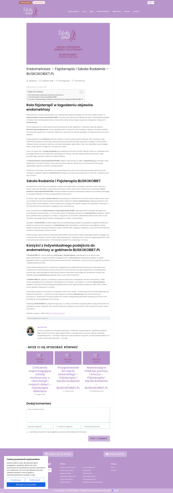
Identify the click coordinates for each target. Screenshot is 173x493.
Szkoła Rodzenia (65, 482)
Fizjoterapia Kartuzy (89, 476)
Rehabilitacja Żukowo (90, 479)
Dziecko (127, 11)
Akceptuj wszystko (26, 484)
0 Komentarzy (80, 81)
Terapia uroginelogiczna (68, 467)
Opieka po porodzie (66, 470)
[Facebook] (149, 2)
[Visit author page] (30, 331)
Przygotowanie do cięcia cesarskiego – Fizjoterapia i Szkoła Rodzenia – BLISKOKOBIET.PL (68, 378)
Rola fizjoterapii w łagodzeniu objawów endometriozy (46, 95)
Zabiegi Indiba (87, 473)
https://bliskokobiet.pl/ (57, 313)
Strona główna (73, 11)
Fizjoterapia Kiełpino (66, 479)
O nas (84, 11)
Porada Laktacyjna (89, 467)
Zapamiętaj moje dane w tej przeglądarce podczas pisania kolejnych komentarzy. (57, 432)
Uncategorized (63, 81)
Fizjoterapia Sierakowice (68, 476)
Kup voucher (38, 3)
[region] (26, 472)
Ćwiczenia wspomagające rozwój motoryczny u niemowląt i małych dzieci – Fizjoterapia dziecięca (40, 379)
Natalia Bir (33, 81)
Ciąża (91, 11)
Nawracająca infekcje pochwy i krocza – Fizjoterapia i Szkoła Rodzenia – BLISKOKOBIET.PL (96, 378)
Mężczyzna (117, 11)
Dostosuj (15, 480)
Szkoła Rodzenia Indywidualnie (93, 482)
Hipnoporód (87, 470)
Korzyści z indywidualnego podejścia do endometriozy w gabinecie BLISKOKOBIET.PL (56, 99)
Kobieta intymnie (103, 11)
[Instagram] (152, 2)
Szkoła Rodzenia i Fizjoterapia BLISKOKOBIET (43, 97)
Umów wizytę (25, 3)
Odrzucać (35, 480)
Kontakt (136, 11)
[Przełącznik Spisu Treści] (80, 92)
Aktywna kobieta (65, 473)
